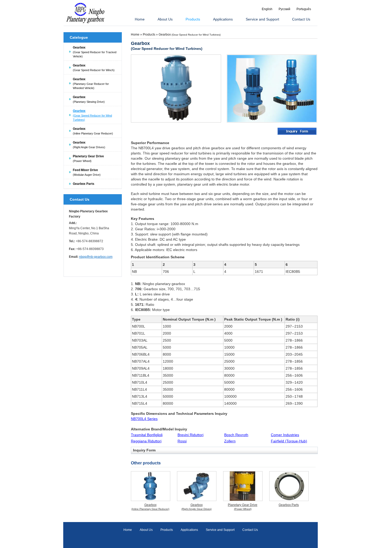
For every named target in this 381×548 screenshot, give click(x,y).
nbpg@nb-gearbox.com (95, 257)
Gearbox (94, 52)
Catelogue (79, 37)
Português (304, 9)
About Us (146, 530)
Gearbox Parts (83, 184)
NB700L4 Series (144, 419)
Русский (284, 9)
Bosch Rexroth (236, 435)
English (267, 9)
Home (135, 34)
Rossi (182, 441)
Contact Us (79, 199)
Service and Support (220, 530)
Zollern (230, 441)
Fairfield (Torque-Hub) (289, 441)
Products (149, 34)
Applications (189, 530)
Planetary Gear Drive (88, 158)
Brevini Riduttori (190, 435)
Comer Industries (285, 435)
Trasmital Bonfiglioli (147, 435)
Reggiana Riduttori (146, 441)
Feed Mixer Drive (87, 172)
